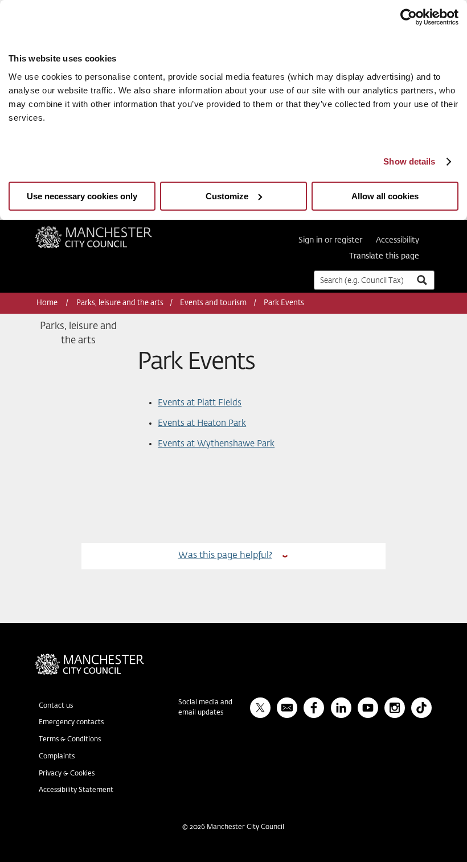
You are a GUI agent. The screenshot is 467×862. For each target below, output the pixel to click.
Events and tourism (213, 303)
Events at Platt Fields (199, 403)
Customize (227, 196)
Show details (409, 161)
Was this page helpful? (225, 555)
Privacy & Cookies (67, 773)
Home (47, 303)
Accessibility (397, 240)
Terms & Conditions (70, 739)
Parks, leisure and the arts (119, 303)
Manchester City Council (108, 231)
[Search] (421, 280)
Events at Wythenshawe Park (216, 444)
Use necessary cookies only (82, 196)
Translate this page (384, 256)
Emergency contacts (71, 722)
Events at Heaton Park (202, 423)
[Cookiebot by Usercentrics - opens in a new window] (408, 17)
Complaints (57, 756)
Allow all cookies (385, 196)
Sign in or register (330, 240)
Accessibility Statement (76, 790)
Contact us (56, 706)
